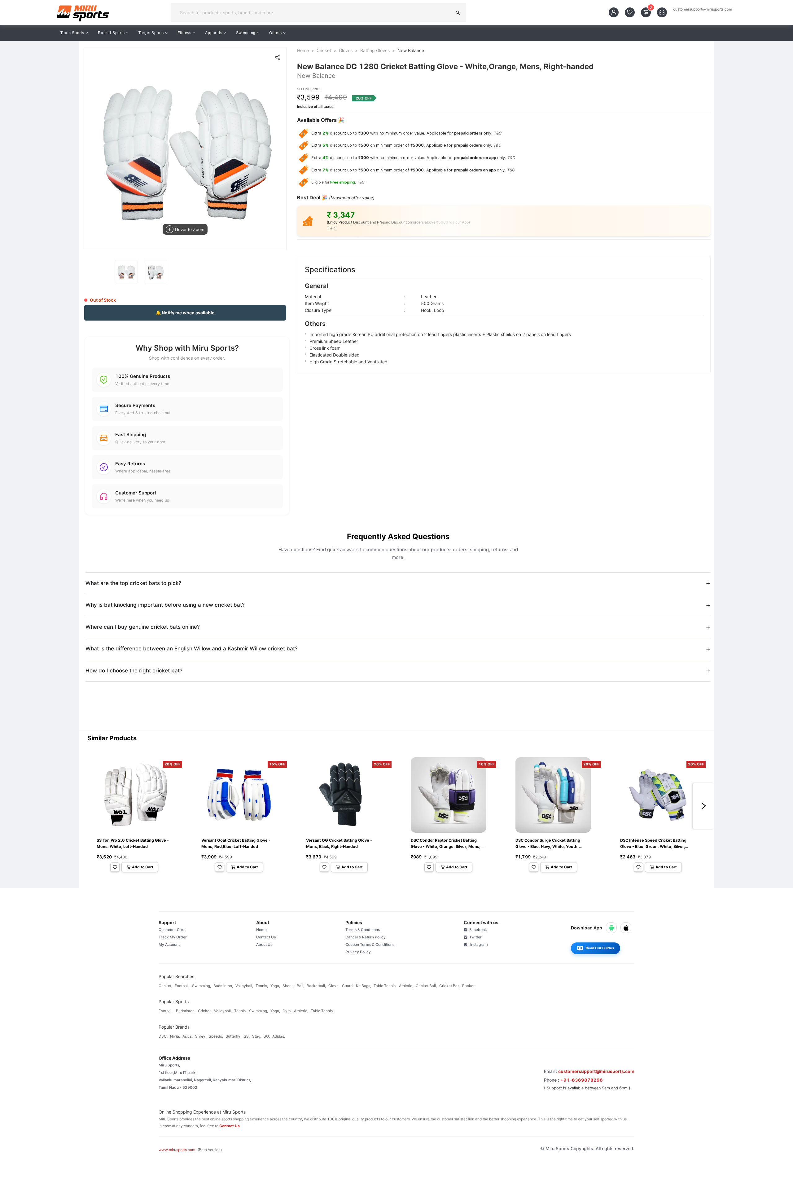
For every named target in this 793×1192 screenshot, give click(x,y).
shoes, (288, 985)
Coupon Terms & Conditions (369, 944)
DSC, (163, 1036)
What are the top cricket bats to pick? (133, 583)
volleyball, (244, 985)
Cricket (324, 50)
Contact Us (266, 937)
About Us (264, 944)
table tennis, (385, 985)
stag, (256, 1036)
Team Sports (72, 33)
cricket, (165, 985)
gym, (287, 1010)
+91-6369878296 (581, 1080)
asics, (187, 1036)
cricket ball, (426, 985)
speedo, (216, 1036)
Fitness (184, 33)
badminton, (223, 985)
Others (275, 33)
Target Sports (151, 33)
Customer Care (172, 929)
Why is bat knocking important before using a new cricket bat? (165, 605)
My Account (169, 944)
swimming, (201, 985)
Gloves (346, 50)
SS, (247, 1036)
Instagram (477, 944)
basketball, (316, 985)
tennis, (262, 985)
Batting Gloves (375, 50)
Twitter (474, 937)
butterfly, (233, 1036)
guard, (347, 985)
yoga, (275, 985)
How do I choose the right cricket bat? (133, 670)
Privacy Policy (358, 952)
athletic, (406, 985)
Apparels (213, 33)
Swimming (246, 33)
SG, (267, 1036)
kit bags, (363, 985)
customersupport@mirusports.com (702, 9)
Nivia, (175, 1036)
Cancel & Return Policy (365, 937)
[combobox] (313, 12)
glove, (334, 985)
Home (303, 50)
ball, (300, 985)
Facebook (477, 929)
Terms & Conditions (362, 929)
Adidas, (278, 1036)
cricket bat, (449, 985)
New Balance (410, 50)
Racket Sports (111, 33)
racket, (468, 985)
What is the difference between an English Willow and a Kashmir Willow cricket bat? (191, 648)
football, (182, 985)
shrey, (200, 1036)
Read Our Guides (600, 948)
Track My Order (173, 937)
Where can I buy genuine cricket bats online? (142, 627)
